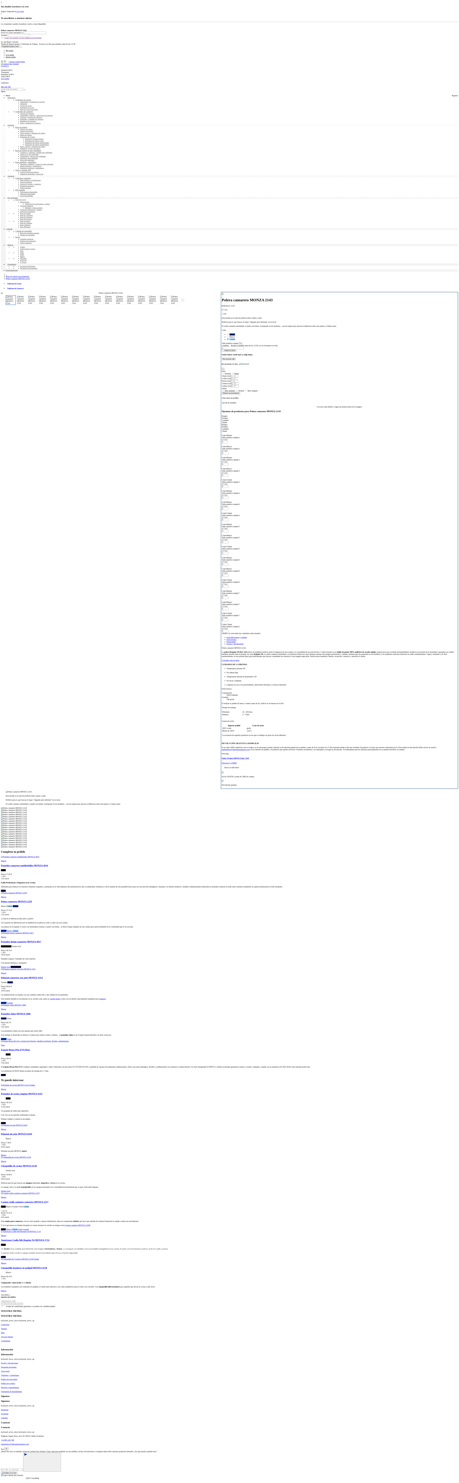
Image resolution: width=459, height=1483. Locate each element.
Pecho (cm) (226, 381)
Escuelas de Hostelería (27, 266)
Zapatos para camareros (28, 241)
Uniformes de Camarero (15, 288)
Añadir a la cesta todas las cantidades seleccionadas (241, 633)
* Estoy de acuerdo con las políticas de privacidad (22, 38)
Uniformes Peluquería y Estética (31, 210)
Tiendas (4, 1329)
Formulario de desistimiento (11, 1392)
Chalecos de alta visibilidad (29, 154)
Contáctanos (5, 1341)
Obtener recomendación (231, 393)
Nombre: (4, 35)
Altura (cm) (226, 376)
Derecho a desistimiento (10, 1388)
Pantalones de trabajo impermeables (37, 143)
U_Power (23, 262)
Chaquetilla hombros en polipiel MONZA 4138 (24, 1268)
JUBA (22, 255)
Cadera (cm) (226, 386)
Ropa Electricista (26, 219)
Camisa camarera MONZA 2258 (77, 1225)
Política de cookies (8, 1383)
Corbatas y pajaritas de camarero (31, 117)
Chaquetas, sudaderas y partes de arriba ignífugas (36, 164)
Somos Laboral (15, 62)
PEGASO (23, 258)
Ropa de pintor (25, 221)
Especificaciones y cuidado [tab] (237, 637)
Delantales (23, 104)
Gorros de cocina (26, 106)
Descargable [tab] (231, 642)
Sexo (224, 371)
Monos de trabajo (26, 135)
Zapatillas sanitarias (26, 239)
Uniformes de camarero (24, 112)
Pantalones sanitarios (27, 186)
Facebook (4, 1414)
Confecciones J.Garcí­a (27, 249)
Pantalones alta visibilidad (29, 158)
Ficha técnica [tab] (231, 640)
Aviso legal (5, 1371)
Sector (17, 237)
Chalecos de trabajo (26, 131)
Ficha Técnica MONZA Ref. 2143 (235, 758)
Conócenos (5, 1325)
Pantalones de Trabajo (27, 137)
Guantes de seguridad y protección (31, 174)
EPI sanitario (20, 190)
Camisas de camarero (27, 114)
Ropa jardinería (25, 225)
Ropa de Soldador (26, 223)
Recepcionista (24, 202)
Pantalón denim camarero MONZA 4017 (21, 941)
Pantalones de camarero (28, 121)
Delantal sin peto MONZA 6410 (16, 1134)
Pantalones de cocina (27, 108)
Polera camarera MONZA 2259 (16, 901)
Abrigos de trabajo (26, 129)
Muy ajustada (229, 391)
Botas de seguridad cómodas (29, 233)
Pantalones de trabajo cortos (34, 141)
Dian (21, 251)
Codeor (22, 247)
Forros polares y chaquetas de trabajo (32, 133)
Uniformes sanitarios (23, 178)
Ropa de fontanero (26, 217)
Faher (22, 253)
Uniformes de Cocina (14, 283)
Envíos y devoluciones (9, 1363)
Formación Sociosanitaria (28, 268)
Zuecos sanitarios (26, 243)
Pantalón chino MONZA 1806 (16, 1014)
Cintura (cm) (226, 383)
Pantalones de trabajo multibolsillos (37, 145)
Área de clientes (7, 1337)
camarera (102, 999)
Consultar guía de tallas (230, 660)
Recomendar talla (229, 359)
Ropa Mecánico (25, 227)
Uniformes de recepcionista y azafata (37, 204)
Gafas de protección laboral (29, 172)
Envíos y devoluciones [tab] (235, 644)
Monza (22, 257)
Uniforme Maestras (26, 206)
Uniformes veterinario (27, 212)
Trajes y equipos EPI (23, 170)
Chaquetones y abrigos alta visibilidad (33, 156)
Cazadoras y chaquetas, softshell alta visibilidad (36, 153)
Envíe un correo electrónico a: (12, 33)
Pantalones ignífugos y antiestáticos (32, 168)
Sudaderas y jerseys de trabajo (30, 148)
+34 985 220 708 (7, 1440)
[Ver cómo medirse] (244, 364)
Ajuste (224, 388)
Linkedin (4, 1418)
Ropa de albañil (25, 213)
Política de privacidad (9, 1379)
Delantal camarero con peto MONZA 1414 (22, 977)
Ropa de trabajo (21, 127)
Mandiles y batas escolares (34, 208)
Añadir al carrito (229, 350)
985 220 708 (6, 87)
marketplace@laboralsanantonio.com (236, 750)
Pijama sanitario (25, 188)
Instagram (4, 1410)
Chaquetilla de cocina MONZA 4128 (19, 1166)
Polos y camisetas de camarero (30, 123)
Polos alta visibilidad (27, 160)
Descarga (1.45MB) (229, 763)
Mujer (236, 374)
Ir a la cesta (19, 11)
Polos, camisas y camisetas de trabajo (32, 147)
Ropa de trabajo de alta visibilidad (28, 151)
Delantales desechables (27, 194)
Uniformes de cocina (23, 100)
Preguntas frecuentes (8, 1367)
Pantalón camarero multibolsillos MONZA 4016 (24, 865)
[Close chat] (6, 1448)
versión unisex (55, 999)
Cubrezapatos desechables (28, 192)
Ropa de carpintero (26, 215)
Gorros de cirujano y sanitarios (30, 184)
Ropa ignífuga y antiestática (25, 162)
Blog (23, 62)
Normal (241, 391)
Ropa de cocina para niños (29, 109)
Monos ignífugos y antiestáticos (30, 166)
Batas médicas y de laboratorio (30, 180)
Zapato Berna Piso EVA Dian (15, 1050)
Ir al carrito (10, 55)
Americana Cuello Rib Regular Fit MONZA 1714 (25, 1240)
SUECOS (23, 260)
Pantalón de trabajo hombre (34, 139)
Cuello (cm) (226, 378)
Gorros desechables (26, 196)
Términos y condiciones (10, 1375)
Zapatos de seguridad (27, 235)
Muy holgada (252, 391)
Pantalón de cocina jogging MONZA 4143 (21, 1094)
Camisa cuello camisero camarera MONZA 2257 (24, 1202)
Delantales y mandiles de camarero (32, 119)
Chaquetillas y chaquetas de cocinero (32, 102)
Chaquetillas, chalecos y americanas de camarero (36, 115)
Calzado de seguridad (23, 231)
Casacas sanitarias (26, 182)
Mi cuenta (9, 51)
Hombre (227, 374)
